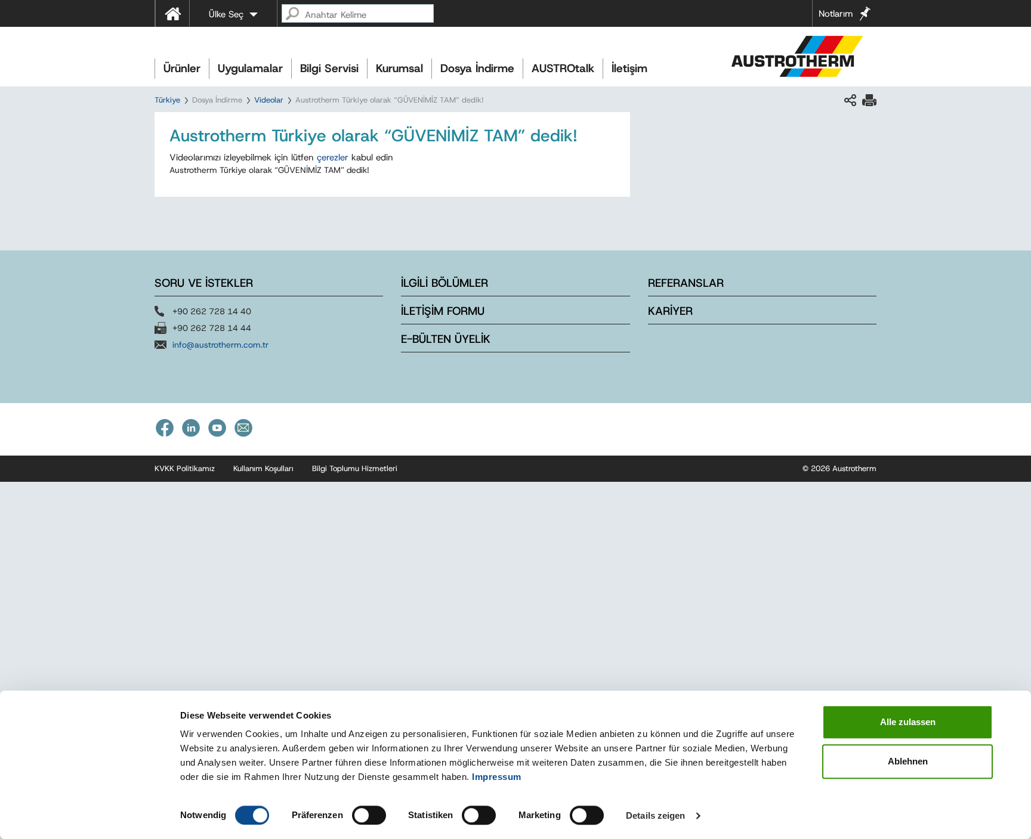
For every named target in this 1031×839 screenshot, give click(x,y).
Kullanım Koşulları (263, 468)
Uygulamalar (250, 68)
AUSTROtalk (563, 68)
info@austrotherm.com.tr (220, 344)
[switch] (369, 815)
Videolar (268, 100)
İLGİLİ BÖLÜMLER (444, 282)
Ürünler (181, 68)
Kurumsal (399, 68)
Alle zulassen (908, 722)
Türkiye (167, 100)
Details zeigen (655, 815)
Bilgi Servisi (329, 68)
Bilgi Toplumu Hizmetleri (354, 468)
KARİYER (670, 311)
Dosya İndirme (477, 68)
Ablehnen (908, 761)
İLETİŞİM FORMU (442, 311)
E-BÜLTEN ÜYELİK (445, 339)
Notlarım (836, 14)
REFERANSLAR (686, 282)
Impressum (496, 777)
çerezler (332, 157)
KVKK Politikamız (185, 468)
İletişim (629, 68)
